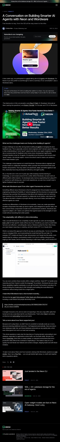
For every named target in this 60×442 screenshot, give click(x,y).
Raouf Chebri (34, 103)
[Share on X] (8, 362)
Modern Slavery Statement (48, 437)
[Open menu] (56, 5)
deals (7, 94)
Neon (45, 314)
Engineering (28, 395)
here (36, 92)
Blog (4, 12)
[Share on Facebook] (10, 362)
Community (11, 11)
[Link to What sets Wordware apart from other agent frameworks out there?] (52, 186)
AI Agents (41, 78)
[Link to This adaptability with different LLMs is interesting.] (39, 217)
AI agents (38, 147)
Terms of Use (27, 437)
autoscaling (16, 316)
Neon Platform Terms (36, 437)
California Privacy (20, 439)
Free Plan (18, 354)
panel (28, 78)
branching (10, 338)
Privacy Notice (19, 437)
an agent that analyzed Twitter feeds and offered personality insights (32, 297)
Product (27, 380)
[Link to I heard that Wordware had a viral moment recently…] (41, 294)
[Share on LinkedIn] (13, 362)
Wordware (51, 78)
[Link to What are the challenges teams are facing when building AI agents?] (51, 143)
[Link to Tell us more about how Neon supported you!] (35, 320)
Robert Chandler (29, 105)
